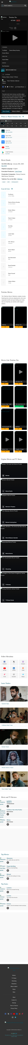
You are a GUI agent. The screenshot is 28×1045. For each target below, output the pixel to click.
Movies (14, 975)
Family (11, 77)
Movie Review (10, 811)
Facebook (3, 87)
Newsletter (14, 676)
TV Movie (16, 77)
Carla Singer (18, 171)
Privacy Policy (14, 1008)
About (14, 997)
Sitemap (14, 1002)
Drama (7, 77)
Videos (14, 989)
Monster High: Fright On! (7, 404)
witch (8, 182)
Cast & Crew (5, 189)
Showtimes (14, 983)
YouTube (4, 670)
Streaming (14, 981)
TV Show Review (10, 803)
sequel (3, 182)
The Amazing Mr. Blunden (7, 426)
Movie (18, 23)
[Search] (25, 5)
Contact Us (14, 1000)
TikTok (4, 676)
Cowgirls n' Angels (20, 449)
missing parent (15, 182)
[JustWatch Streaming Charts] (10, 20)
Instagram (23, 663)
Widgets (23, 676)
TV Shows (14, 978)
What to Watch (14, 986)
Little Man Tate (19, 381)
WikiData (19, 179)
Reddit (8, 87)
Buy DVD (4, 166)
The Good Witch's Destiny (21, 404)
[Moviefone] (14, 2)
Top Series (4, 884)
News (14, 992)
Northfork (18, 426)
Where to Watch (11, 116)
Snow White (4, 381)
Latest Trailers (5, 683)
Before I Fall (5, 449)
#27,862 (13, 20)
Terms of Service (14, 1005)
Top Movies (5, 854)
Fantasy (4, 77)
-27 (19, 20)
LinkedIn (13, 670)
